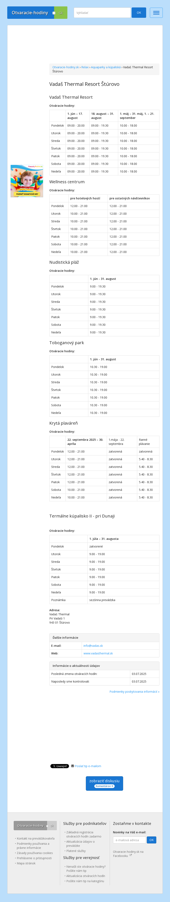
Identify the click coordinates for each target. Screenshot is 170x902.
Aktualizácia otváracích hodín (85, 876)
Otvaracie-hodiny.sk (65, 67)
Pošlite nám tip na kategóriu (85, 881)
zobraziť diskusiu (104, 783)
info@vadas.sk (93, 646)
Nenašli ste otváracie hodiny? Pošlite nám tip (86, 869)
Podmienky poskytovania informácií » (134, 692)
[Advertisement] (104, 45)
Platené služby (76, 851)
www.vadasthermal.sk (98, 653)
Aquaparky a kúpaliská (106, 67)
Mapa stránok (26, 863)
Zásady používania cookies (35, 853)
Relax (85, 67)
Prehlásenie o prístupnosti (34, 858)
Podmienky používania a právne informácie (33, 846)
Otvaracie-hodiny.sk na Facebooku (128, 854)
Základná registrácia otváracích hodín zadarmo (83, 834)
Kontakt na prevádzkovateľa (36, 838)
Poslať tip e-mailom (88, 766)
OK (139, 12)
